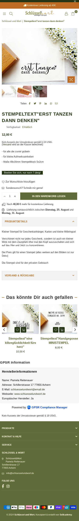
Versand (7, 144)
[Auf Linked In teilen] (45, 103)
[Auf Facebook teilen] (29, 103)
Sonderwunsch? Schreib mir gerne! (24, 188)
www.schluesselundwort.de (30, 393)
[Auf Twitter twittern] (35, 103)
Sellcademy (66, 514)
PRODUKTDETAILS (16, 221)
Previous (4, 56)
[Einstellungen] (66, 13)
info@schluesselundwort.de (20, 473)
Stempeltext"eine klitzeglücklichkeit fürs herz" (20, 342)
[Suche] (11, 13)
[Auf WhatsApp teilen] (51, 103)
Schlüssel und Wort (11, 21)
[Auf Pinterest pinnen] (40, 103)
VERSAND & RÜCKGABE (19, 275)
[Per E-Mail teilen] (56, 103)
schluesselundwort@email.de (28, 389)
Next (74, 56)
